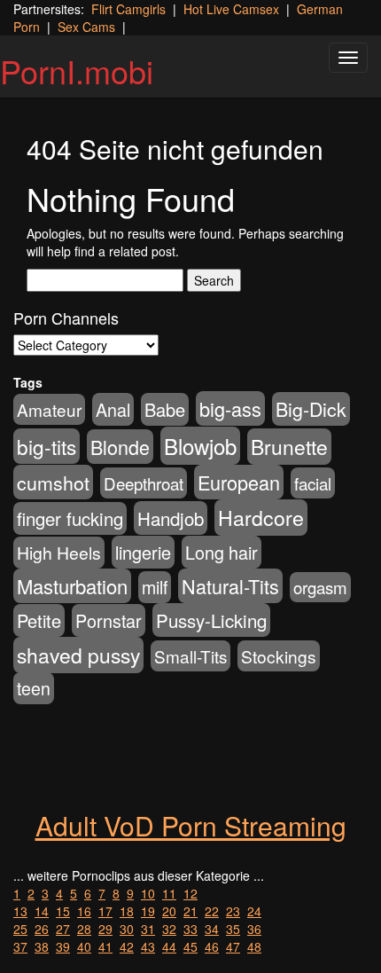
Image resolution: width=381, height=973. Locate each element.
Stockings (278, 656)
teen (34, 688)
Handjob (170, 518)
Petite (39, 620)
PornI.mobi (76, 70)
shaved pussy (78, 655)
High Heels (59, 552)
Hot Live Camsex (231, 9)
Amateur (49, 409)
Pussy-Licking (211, 620)
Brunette (289, 446)
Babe (164, 409)
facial (312, 483)
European (239, 482)
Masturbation (72, 586)
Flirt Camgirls (128, 9)
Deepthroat (143, 483)
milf (154, 587)
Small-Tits (190, 656)
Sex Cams (86, 26)
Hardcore (261, 517)
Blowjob (200, 445)
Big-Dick (311, 409)
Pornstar (108, 620)
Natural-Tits (230, 586)
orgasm (320, 587)
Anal (113, 409)
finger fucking (70, 518)
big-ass (230, 408)
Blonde (120, 446)
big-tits (46, 446)
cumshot (53, 482)
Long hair (221, 552)
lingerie (143, 552)
